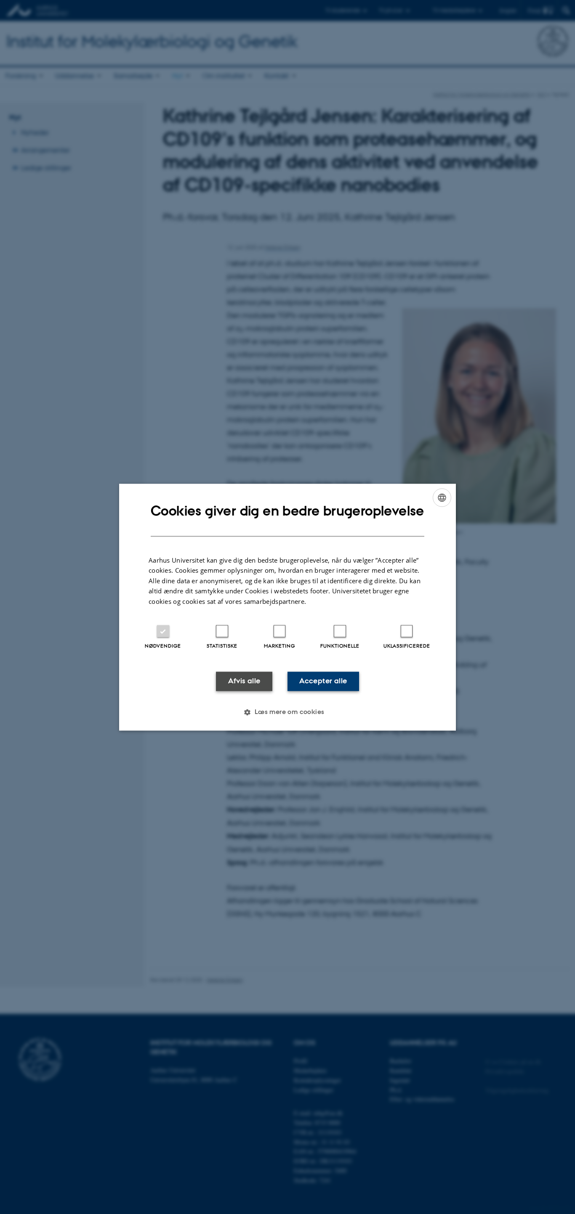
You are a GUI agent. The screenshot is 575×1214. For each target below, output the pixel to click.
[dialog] (287, 607)
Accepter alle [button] (323, 681)
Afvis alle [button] (244, 681)
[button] (287, 712)
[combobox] (442, 497)
